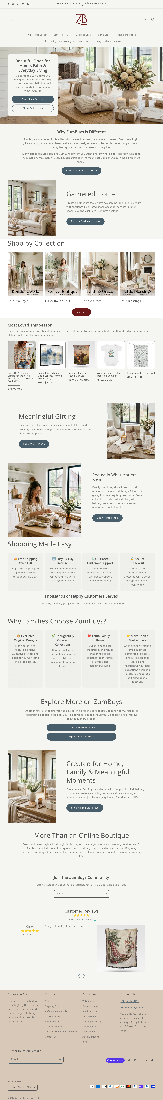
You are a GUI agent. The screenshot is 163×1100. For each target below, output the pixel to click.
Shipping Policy (53, 1006)
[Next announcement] (110, 4)
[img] (81, 915)
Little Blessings (130, 301)
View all (81, 312)
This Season (88, 1001)
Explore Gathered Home (85, 221)
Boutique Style (18, 301)
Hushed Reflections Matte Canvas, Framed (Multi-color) (50, 376)
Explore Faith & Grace (81, 736)
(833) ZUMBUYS (129, 1001)
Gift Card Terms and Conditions (61, 1031)
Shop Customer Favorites (81, 170)
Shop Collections (33, 108)
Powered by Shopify (31, 1098)
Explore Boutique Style (81, 727)
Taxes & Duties (52, 1016)
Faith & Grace (92, 301)
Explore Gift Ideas (34, 444)
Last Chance (88, 1031)
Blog (84, 1041)
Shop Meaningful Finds (85, 807)
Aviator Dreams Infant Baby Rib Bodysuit (109, 374)
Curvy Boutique (56, 301)
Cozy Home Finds (107, 517)
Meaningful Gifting (92, 1021)
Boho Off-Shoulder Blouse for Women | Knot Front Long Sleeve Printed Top (20, 377)
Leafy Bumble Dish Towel (141, 373)
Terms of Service (54, 1026)
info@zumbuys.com (132, 1007)
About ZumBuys (90, 1036)
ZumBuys (19, 1098)
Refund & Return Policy (57, 1011)
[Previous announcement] (52, 4)
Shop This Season (33, 99)
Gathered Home (90, 1006)
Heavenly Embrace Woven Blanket (78, 374)
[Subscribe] (105, 894)
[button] (11, 19)
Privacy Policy (52, 1021)
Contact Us (51, 1036)
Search (48, 1001)
